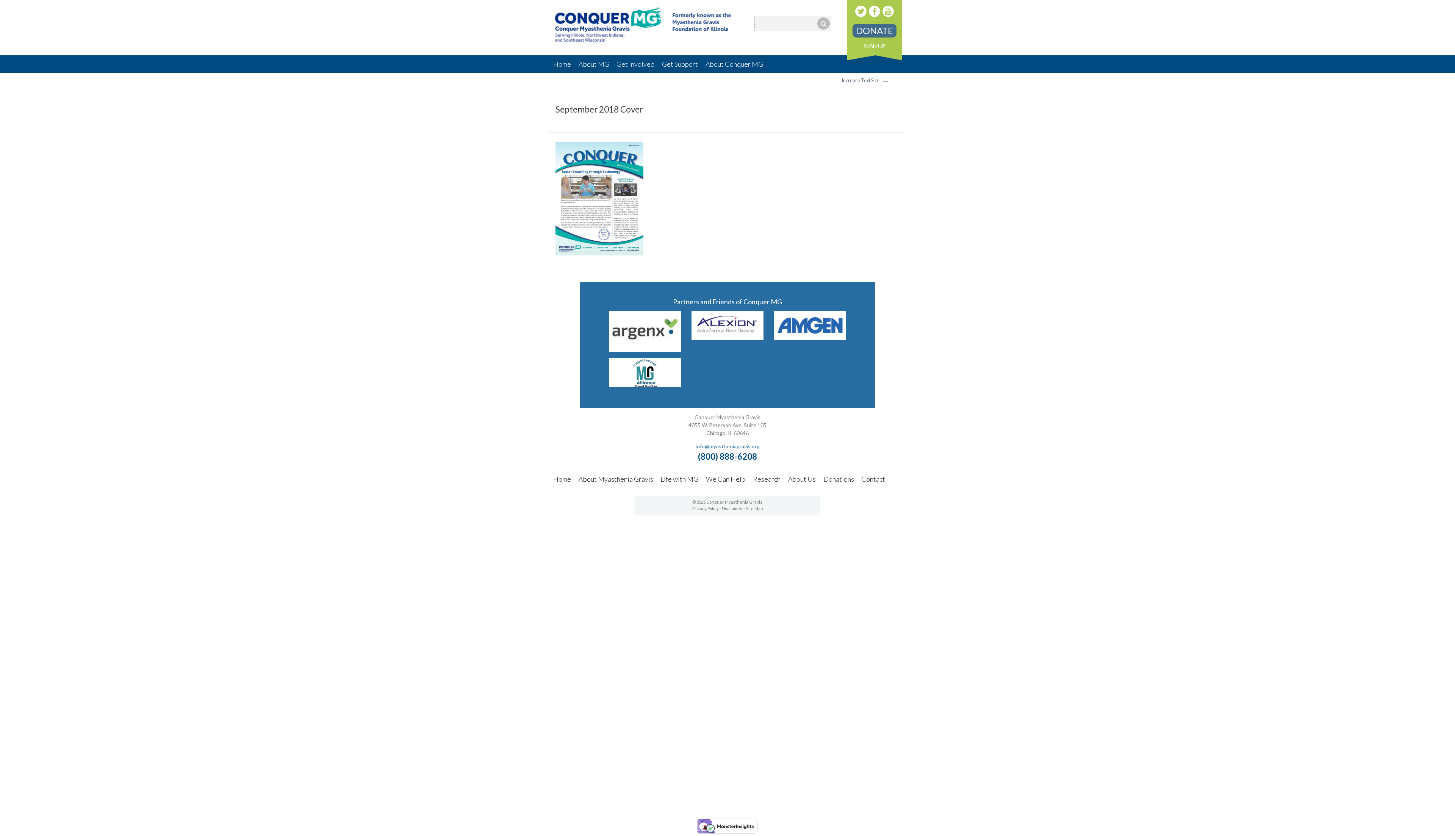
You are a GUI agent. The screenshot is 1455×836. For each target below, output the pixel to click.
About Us (802, 479)
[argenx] (645, 349)
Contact (873, 479)
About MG (594, 64)
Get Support (680, 64)
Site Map (754, 508)
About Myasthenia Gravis (616, 479)
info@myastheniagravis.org (728, 446)
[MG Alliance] (645, 384)
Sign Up (874, 46)
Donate (874, 30)
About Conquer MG (734, 64)
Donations (838, 479)
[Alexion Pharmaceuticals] (728, 337)
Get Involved (635, 64)
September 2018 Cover (599, 109)
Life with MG (679, 479)
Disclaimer (732, 508)
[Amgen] (810, 337)
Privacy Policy (705, 508)
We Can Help (725, 479)
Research (767, 479)
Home (562, 64)
